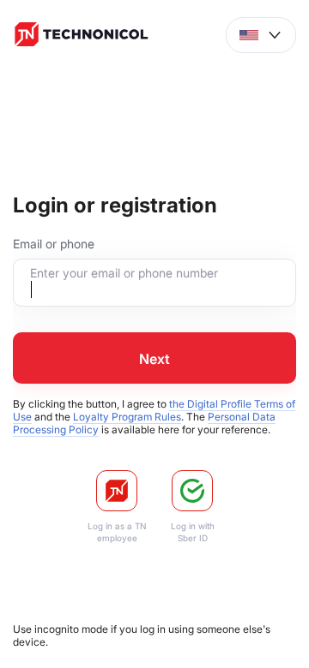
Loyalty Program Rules (127, 416)
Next (154, 358)
